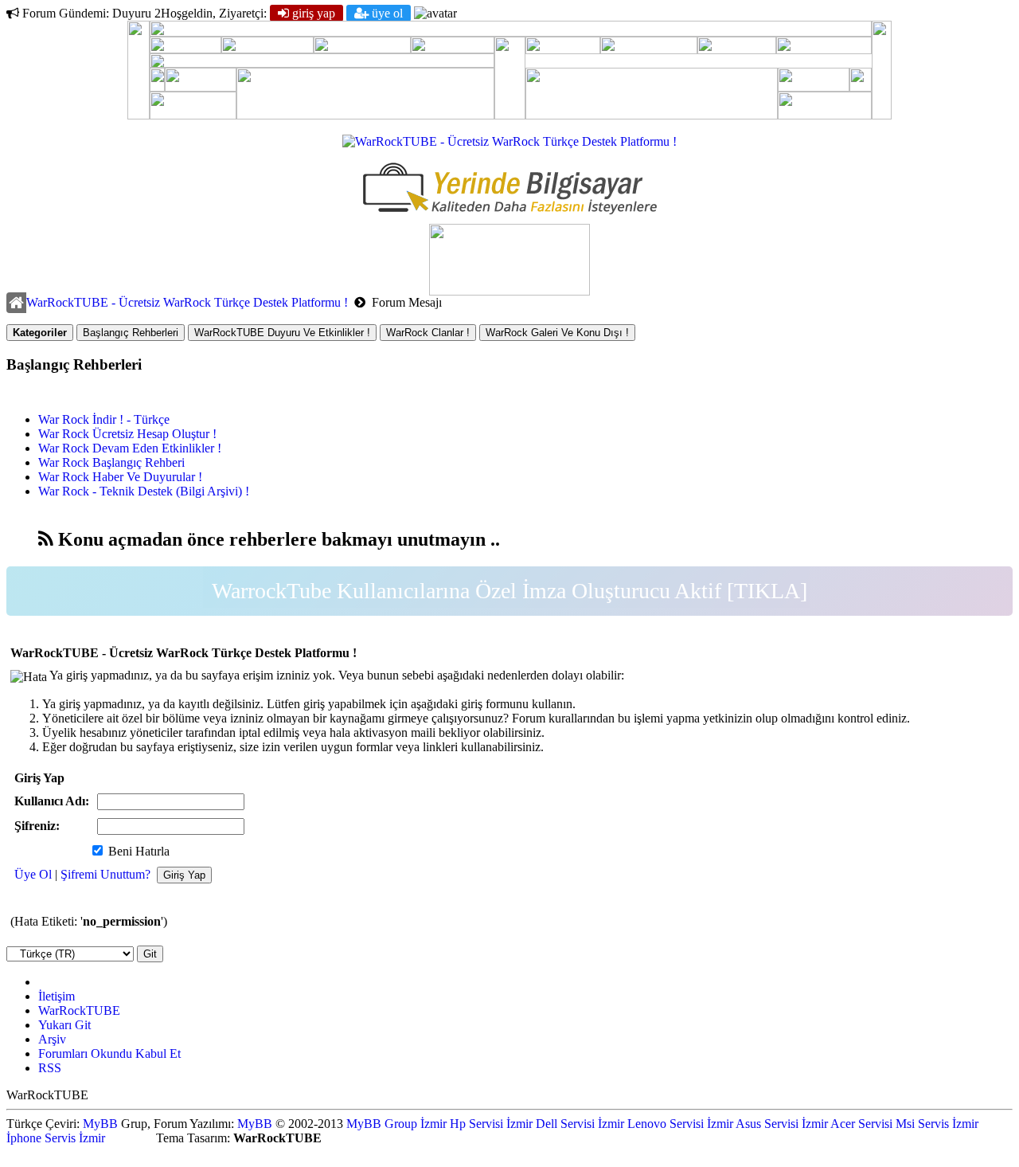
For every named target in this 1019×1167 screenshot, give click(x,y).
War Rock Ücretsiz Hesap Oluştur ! (127, 434)
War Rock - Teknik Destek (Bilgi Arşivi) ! (143, 491)
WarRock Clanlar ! (428, 333)
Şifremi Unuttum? (105, 874)
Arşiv (52, 1039)
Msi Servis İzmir (937, 1123)
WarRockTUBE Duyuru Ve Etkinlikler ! (282, 333)
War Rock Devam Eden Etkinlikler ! (129, 448)
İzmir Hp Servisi (461, 1123)
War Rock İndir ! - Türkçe (104, 419)
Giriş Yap (312, 13)
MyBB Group (381, 1123)
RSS (49, 1068)
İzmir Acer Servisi (847, 1123)
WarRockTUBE (79, 1010)
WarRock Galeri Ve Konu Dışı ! (557, 333)
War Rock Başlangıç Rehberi (111, 462)
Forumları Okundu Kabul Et (109, 1053)
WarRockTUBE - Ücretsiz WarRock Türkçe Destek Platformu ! (187, 302)
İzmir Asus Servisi (752, 1123)
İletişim (56, 996)
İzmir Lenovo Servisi (651, 1123)
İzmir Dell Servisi (550, 1123)
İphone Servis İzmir (55, 1138)
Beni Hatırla (137, 851)
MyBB (100, 1123)
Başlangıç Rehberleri (130, 333)
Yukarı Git (64, 1025)
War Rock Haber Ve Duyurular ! (120, 477)
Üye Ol (386, 13)
